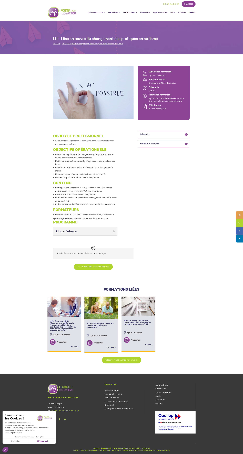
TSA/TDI (56, 43)
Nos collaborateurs (113, 394)
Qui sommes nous (95, 13)
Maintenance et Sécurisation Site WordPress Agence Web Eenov (146, 450)
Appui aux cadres (160, 13)
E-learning (188, 4)
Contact (192, 13)
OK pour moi (42, 441)
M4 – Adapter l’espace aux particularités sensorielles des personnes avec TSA (137, 322)
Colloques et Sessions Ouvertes (119, 408)
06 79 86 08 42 (72, 410)
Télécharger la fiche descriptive (93, 267)
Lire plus (74, 346)
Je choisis (15, 441)
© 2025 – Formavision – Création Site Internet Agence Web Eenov (97, 450)
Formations (113, 13)
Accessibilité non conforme (139, 448)
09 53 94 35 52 (171, 4)
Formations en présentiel (116, 401)
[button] (5, 450)
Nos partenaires (112, 397)
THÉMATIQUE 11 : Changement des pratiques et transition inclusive (92, 43)
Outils (172, 13)
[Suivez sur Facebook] (60, 419)
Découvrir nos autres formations (121, 360)
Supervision (145, 13)
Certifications (129, 13)
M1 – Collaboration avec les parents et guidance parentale (100, 325)
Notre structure (112, 390)
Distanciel (109, 405)
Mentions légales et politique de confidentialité (110, 448)
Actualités (182, 13)
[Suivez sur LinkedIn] (65, 419)
